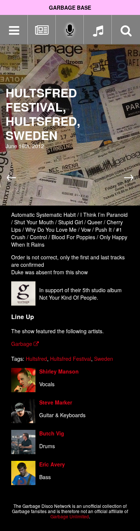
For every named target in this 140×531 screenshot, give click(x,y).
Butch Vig (51, 433)
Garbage (22, 343)
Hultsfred (36, 358)
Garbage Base (70, 7)
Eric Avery (52, 464)
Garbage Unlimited (69, 516)
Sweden (103, 358)
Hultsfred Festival (70, 358)
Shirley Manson (59, 371)
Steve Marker (55, 402)
